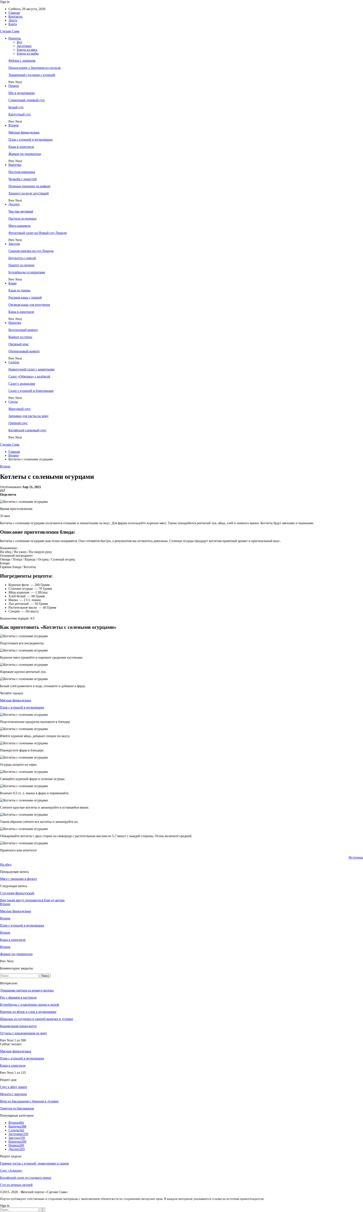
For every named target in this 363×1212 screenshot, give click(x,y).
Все (19, 42)
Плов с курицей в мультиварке (30, 139)
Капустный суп (19, 114)
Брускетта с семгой (22, 258)
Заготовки (24, 46)
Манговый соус (19, 409)
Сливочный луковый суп (26, 100)
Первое (13, 86)
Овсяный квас (18, 344)
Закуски (14, 244)
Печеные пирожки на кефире (29, 186)
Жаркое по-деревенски (24, 154)
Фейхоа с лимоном (21, 60)
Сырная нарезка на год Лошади (31, 251)
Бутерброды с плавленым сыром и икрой (29, 1004)
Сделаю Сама (9, 31)
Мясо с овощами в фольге (18, 879)
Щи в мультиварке (21, 93)
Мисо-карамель (19, 225)
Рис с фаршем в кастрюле (18, 997)
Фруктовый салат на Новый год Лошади (37, 233)
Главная (14, 12)
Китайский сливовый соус (27, 430)
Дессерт (14, 204)
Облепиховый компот (24, 351)
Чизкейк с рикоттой (22, 179)
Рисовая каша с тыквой (25, 297)
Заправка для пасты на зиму (28, 416)
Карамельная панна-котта (18, 1026)
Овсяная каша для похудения (29, 304)
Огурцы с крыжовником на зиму (23, 1033)
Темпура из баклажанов (17, 1108)
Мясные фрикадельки (23, 132)
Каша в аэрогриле (21, 146)
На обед (5, 864)
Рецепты (14, 38)
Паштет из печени (21, 265)
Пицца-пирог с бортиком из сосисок (34, 68)
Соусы (13, 401)
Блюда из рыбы (28, 53)
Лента (12, 20)
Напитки (14, 322)
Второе (13, 125)
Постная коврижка (21, 172)
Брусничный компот (23, 330)
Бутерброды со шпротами (26, 272)
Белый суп (16, 107)
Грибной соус (18, 423)
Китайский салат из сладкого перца (25, 1177)
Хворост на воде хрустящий (28, 193)
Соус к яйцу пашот (13, 1087)
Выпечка (14, 165)
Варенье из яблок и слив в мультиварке (28, 1012)
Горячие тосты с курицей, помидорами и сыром (34, 1163)
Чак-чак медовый (20, 211)
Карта (12, 24)
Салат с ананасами (21, 383)
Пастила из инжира (22, 218)
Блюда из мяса (27, 49)
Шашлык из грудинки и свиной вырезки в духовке (36, 1019)
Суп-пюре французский (17, 893)
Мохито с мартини (13, 1094)
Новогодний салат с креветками (31, 369)
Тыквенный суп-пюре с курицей (31, 75)
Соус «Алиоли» (11, 1170)
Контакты (15, 16)
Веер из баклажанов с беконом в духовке (29, 1101)
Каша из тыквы (19, 290)
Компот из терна (20, 337)
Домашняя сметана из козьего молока (27, 990)
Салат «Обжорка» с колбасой (29, 376)
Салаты (13, 362)
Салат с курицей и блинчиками (31, 391)
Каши (12, 283)
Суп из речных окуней (16, 1185)
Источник (356, 857)
